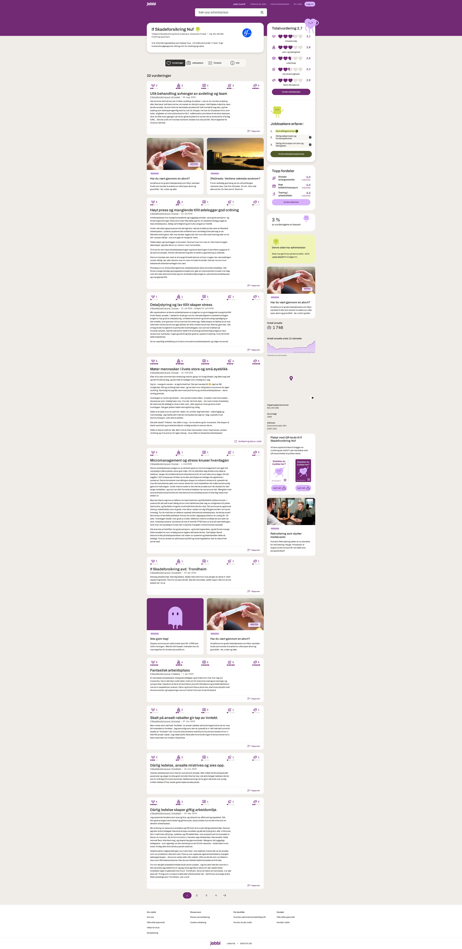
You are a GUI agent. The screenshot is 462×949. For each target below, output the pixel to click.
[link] (175, 166)
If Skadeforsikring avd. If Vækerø (165, 674)
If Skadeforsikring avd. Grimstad (165, 97)
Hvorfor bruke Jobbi (242, 922)
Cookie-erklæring (198, 922)
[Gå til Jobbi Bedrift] (239, 4)
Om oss (150, 917)
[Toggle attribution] (312, 397)
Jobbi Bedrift (278, 257)
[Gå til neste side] (224, 895)
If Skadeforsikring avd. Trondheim (165, 573)
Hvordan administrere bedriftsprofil (249, 917)
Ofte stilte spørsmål (156, 922)
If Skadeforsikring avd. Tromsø (164, 214)
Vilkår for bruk (153, 927)
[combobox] (231, 12)
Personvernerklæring (200, 917)
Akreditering (152, 933)
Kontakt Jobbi (283, 922)
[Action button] (262, 12)
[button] (291, 378)
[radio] (151, 88)
